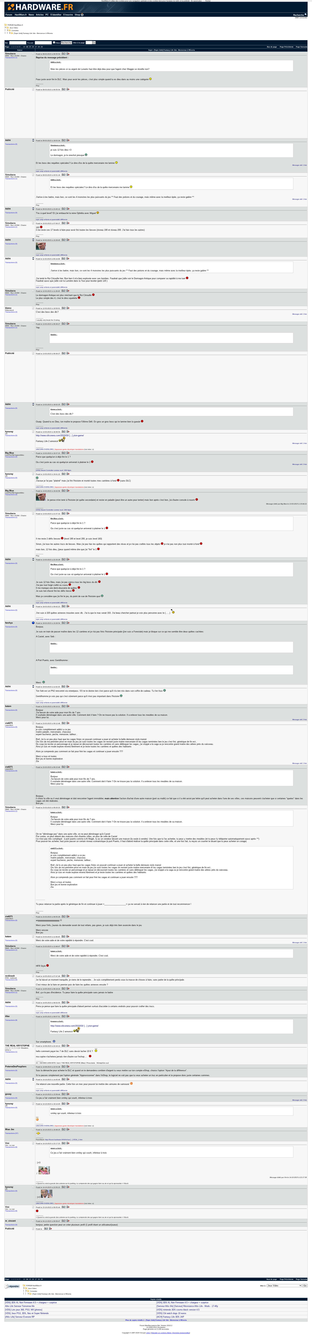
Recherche (299, 15)
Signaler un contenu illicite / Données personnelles (170, 1333)
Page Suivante (301, 47)
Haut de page (271, 1279)
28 (39, 47)
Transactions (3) (11, 312)
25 (30, 47)
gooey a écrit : (56, 1109)
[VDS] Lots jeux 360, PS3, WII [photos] (23, 1309)
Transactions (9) (11, 1020)
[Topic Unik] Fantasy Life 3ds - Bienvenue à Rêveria (33, 33)
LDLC (148, 1333)
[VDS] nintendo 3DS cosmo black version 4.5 (178, 1309)
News (31, 15)
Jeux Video (14, 28)
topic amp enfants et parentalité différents (51, 171)
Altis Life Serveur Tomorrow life (19, 1306)
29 (42, 47)
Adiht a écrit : (56, 62)
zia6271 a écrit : (57, 848)
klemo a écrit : (56, 409)
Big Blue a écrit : (57, 518)
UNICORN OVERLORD (44, 449)
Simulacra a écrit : (58, 145)
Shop (77, 15)
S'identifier (55, 15)
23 (24, 47)
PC (47, 15)
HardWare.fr (21, 15)
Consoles (15, 30)
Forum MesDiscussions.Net (150, 1325)
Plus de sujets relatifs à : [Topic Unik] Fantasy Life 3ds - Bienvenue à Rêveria (156, 1320)
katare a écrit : (56, 772)
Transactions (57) (11, 1133)
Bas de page (272, 47)
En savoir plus (196, 1)
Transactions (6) (11, 1147)
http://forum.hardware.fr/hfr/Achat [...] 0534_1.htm (63, 1139)
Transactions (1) (11, 57)
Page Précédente (286, 47)
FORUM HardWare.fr (15, 25)
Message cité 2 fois (299, 464)
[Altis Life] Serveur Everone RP (20, 1317)
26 (33, 47)
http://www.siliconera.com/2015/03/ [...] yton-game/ (60, 435)
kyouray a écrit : (57, 1021)
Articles (40, 15)
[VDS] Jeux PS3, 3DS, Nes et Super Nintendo (27, 1313)
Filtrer (58, 43)
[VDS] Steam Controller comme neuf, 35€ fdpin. (54, 470)
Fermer (208, 1)
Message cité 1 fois (299, 165)
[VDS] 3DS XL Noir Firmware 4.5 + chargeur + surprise (31, 1302)
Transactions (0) (11, 144)
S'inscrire (68, 15)
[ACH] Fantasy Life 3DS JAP (170, 1317)
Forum (9, 15)
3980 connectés (301, 18)
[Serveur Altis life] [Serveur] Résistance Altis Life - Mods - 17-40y (187, 1306)
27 (36, 47)
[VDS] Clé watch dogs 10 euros (171, 1313)
